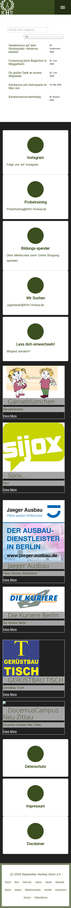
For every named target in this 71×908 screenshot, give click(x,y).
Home (8, 882)
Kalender (60, 882)
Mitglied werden (33, 889)
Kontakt (48, 889)
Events (8, 889)
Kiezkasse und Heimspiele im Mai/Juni (28, 86)
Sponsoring (60, 889)
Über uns (27, 882)
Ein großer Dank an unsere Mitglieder (25, 74)
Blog (17, 882)
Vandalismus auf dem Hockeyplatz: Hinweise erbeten (23, 49)
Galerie (18, 889)
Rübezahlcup (41, 897)
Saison (48, 882)
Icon (35, 145)
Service (27, 897)
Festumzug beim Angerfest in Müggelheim (27, 62)
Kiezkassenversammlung (25, 97)
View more (10, 416)
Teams (38, 882)
